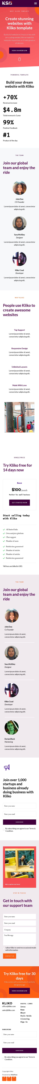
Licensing (25, 1019)
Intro (23, 1007)
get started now (19, 502)
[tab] (19, 334)
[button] (35, 3)
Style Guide (26, 1016)
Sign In (24, 1022)
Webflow (14, 1075)
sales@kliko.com (8, 1010)
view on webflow (19, 50)
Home (22, 1010)
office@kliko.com (9, 1006)
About (23, 1013)
